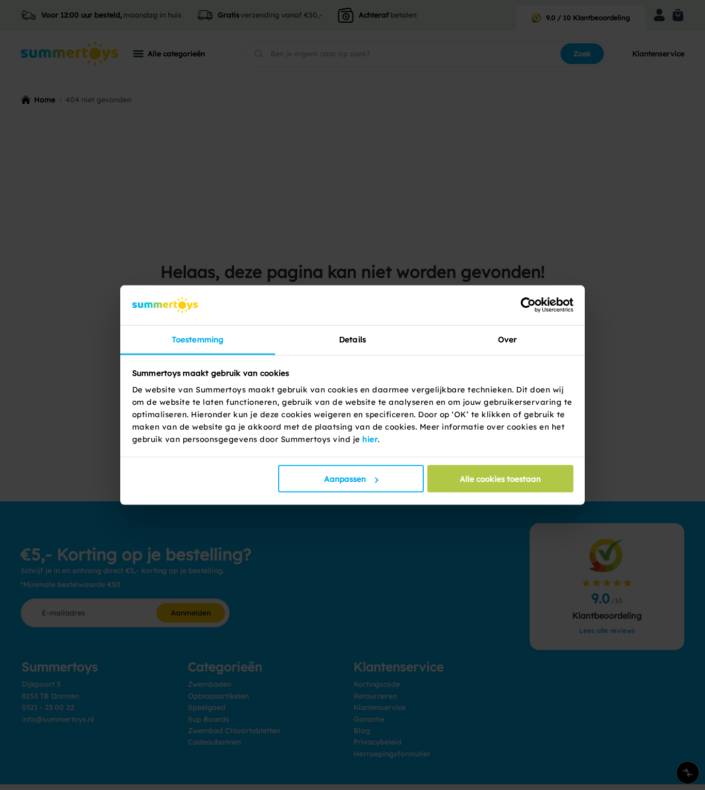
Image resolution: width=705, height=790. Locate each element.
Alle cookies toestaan (500, 479)
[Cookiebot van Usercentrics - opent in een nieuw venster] (528, 305)
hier (370, 439)
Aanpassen (345, 479)
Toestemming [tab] (197, 339)
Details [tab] (352, 339)
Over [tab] (507, 339)
